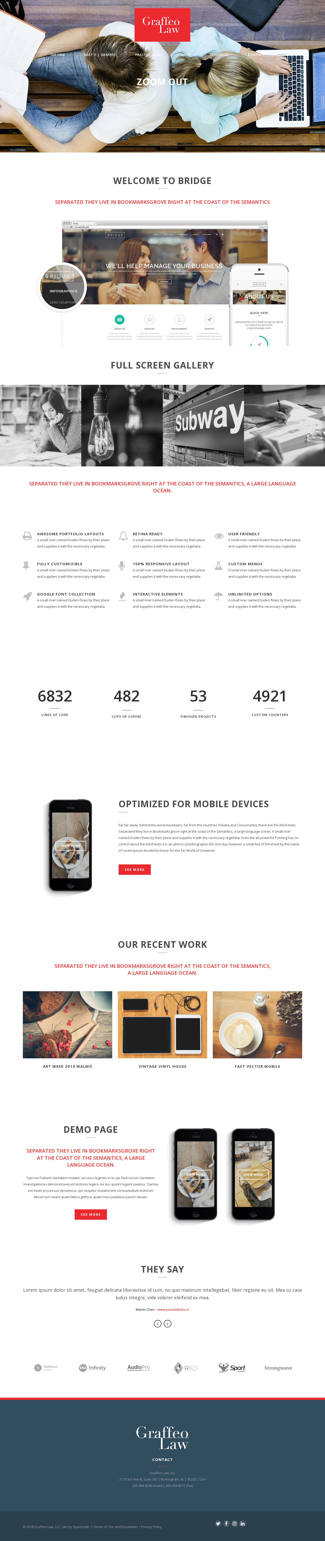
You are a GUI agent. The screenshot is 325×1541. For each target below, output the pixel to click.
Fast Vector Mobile (257, 1066)
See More (135, 869)
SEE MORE (91, 1214)
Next (167, 1324)
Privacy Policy (151, 1526)
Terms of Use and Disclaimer (115, 1526)
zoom (66, 1020)
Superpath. (81, 1526)
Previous (157, 1324)
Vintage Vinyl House (163, 1066)
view (67, 1028)
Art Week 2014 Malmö (67, 1066)
